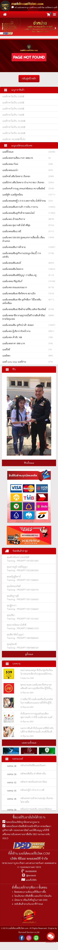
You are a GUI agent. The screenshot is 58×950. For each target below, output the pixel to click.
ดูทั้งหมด (29, 654)
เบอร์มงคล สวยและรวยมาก (14, 287)
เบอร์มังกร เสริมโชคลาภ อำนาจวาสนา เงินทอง (23, 182)
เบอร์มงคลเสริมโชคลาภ (12, 269)
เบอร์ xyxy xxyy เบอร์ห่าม (14, 362)
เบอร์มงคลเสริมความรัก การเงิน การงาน (20, 207)
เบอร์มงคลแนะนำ (10, 170)
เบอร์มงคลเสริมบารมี (11, 231)
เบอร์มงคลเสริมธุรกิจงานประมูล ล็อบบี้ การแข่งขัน (21, 255)
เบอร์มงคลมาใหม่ (10, 164)
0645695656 (31, 871)
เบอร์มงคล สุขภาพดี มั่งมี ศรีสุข (16, 225)
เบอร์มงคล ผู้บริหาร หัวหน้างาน (16, 331)
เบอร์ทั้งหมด (7, 152)
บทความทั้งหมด (29, 743)
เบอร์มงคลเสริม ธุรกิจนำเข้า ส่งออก (18, 325)
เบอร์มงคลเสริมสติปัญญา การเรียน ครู (19, 275)
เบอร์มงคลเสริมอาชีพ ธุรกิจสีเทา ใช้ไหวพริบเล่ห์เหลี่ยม (21, 302)
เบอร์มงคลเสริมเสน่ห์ (11, 263)
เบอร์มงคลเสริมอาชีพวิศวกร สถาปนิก (19, 293)
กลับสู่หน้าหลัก (29, 78)
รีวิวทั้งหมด (29, 463)
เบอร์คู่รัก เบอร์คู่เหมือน (12, 195)
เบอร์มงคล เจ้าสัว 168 (12, 337)
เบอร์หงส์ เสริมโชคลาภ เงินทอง (16, 176)
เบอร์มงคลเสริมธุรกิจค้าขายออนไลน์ (18, 213)
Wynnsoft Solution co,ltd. (29, 932)
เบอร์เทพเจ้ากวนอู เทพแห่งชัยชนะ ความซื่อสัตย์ (23, 188)
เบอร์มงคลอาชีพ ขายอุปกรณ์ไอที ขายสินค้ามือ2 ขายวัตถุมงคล (23, 317)
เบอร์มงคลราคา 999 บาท (13, 343)
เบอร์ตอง (6, 356)
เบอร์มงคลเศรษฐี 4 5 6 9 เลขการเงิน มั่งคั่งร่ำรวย (24, 201)
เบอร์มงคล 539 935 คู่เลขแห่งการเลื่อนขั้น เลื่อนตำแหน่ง (23, 239)
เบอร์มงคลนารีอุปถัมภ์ (12, 281)
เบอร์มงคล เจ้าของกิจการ (13, 219)
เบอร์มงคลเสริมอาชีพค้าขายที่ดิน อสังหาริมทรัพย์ (24, 309)
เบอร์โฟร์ (6, 349)
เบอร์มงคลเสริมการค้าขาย (14, 247)
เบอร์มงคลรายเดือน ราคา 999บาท (17, 158)
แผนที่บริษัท (31, 880)
